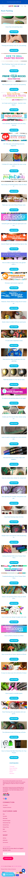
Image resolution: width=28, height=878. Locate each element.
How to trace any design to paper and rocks (14, 617)
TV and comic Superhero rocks (14, 340)
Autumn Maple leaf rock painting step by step (14, 244)
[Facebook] (6, 799)
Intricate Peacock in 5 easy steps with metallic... (14, 458)
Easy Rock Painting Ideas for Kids (14, 517)
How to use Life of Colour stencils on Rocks (14, 654)
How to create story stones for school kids (14, 478)
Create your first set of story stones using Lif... (14, 417)
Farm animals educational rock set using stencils (14, 124)
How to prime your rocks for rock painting (14, 84)
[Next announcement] (25, 2)
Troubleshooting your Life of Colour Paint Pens (14, 577)
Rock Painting (13, 768)
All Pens (4, 838)
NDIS (4, 829)
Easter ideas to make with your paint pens (14, 322)
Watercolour (13, 770)
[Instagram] (4, 799)
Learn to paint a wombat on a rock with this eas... (14, 438)
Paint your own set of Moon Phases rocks (14, 205)
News (11, 771)
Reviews (12, 773)
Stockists (5, 816)
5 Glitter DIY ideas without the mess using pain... (14, 165)
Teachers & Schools (7, 807)
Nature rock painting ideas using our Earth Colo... (14, 597)
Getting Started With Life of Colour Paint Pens (14, 557)
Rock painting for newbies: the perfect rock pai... (14, 497)
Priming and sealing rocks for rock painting (14, 45)
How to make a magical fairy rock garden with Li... (14, 263)
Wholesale (5, 818)
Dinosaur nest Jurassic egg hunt (14, 283)
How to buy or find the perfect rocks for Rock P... (14, 185)
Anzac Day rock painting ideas (14, 27)
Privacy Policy (6, 827)
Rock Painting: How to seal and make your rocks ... (14, 65)
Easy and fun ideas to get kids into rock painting (14, 360)
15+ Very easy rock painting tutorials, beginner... (14, 144)
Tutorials (12, 766)
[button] (2, 6)
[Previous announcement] (2, 2)
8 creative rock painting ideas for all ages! (14, 398)
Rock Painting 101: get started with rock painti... (14, 713)
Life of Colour (8, 866)
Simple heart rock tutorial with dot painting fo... (14, 536)
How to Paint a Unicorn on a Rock (14, 636)
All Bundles (5, 840)
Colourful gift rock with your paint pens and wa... (14, 224)
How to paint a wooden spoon (14, 693)
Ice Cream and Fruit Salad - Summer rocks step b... (14, 104)
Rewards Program (6, 820)
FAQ (4, 814)
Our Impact (5, 805)
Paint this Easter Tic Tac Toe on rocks (14, 379)
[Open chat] (23, 870)
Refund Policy (6, 824)
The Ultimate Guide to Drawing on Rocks (14, 732)
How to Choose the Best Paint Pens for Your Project (14, 751)
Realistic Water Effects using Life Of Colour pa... (14, 302)
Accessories (5, 842)
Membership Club (6, 822)
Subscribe (8, 858)
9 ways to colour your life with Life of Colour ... (14, 674)
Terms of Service (12, 869)
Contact (4, 831)
